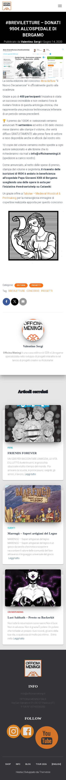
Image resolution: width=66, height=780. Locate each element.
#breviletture (48, 81)
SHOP (8, 764)
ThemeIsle (44, 772)
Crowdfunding (15, 612)
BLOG (28, 764)
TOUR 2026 (41, 764)
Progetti (36, 285)
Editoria (21, 285)
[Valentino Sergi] (33, 329)
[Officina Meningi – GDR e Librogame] (8, 6)
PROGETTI (46, 291)
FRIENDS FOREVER (22, 453)
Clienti (11, 528)
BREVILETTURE (16, 291)
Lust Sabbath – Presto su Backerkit (31, 617)
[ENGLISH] (56, 764)
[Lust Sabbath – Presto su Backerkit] (33, 587)
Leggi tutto (30, 474)
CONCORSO (33, 291)
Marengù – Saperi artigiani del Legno (32, 533)
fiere (10, 448)
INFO (18, 764)
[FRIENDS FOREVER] (33, 423)
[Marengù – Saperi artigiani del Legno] (33, 503)
